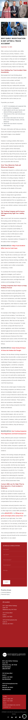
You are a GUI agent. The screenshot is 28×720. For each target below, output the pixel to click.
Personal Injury (5, 594)
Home (5, 696)
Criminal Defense (6, 592)
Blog (4, 703)
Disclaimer (14, 713)
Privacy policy (23, 711)
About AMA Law (8, 698)
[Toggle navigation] (25, 3)
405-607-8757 (8, 513)
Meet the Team (8, 700)
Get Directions (6, 666)
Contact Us (7, 707)
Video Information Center (11, 705)
